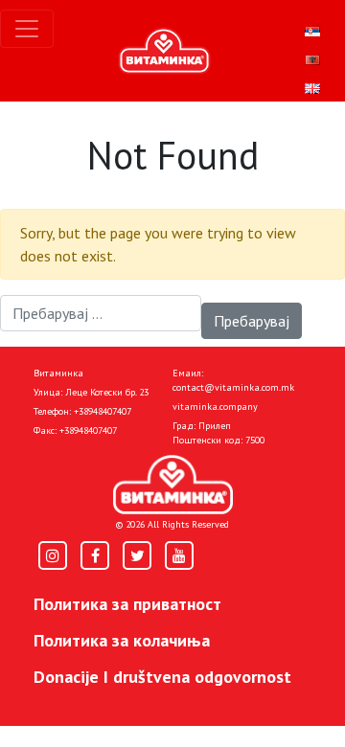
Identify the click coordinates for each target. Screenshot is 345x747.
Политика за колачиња (122, 640)
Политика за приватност (127, 604)
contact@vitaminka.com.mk (233, 387)
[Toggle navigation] (27, 29)
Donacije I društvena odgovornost (162, 677)
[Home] (173, 484)
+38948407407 (102, 411)
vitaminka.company (215, 406)
